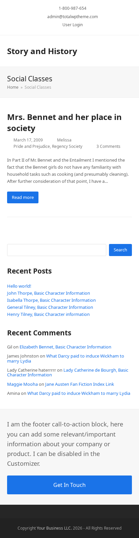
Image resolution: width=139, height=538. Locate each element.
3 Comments (108, 146)
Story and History (42, 50)
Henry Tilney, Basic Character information (48, 314)
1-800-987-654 (72, 8)
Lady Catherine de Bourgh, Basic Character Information (67, 372)
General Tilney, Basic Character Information (50, 307)
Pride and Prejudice (31, 146)
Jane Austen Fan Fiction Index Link (79, 384)
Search (120, 250)
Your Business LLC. (54, 528)
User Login (72, 25)
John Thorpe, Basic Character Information (48, 293)
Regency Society (67, 146)
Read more (23, 197)
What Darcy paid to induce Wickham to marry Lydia (65, 358)
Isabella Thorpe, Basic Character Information (51, 300)
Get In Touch (69, 485)
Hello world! (19, 286)
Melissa (64, 140)
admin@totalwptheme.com (72, 16)
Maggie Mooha (22, 384)
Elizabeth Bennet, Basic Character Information (65, 347)
